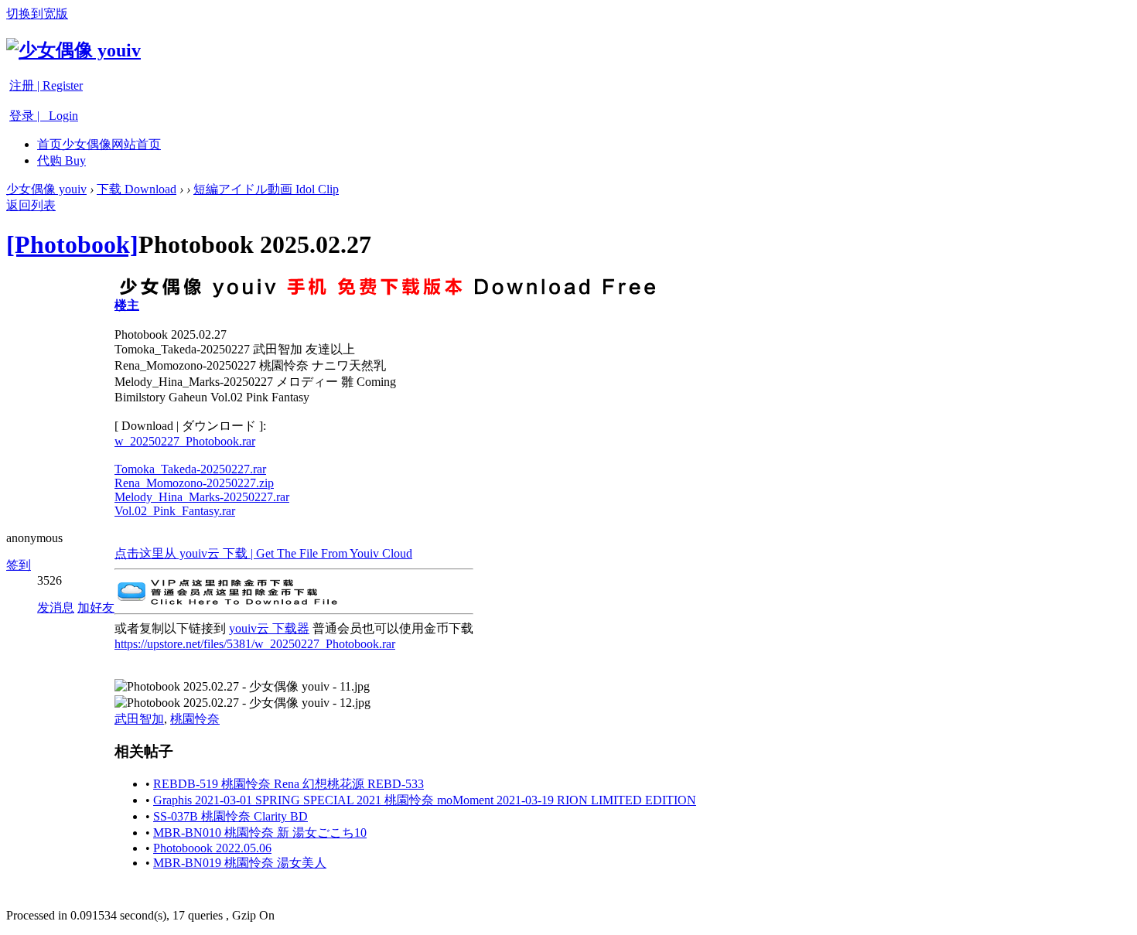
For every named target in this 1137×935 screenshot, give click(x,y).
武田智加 (139, 718)
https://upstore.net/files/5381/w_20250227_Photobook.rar (254, 643)
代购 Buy (61, 160)
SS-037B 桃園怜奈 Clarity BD (230, 816)
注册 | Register (46, 85)
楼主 (126, 305)
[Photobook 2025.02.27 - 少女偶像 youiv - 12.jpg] (242, 703)
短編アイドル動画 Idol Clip (266, 189)
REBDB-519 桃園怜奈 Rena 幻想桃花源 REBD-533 (288, 783)
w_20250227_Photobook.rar (184, 441)
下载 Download (136, 189)
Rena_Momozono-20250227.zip (194, 483)
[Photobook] (72, 244)
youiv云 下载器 (269, 628)
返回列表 (31, 205)
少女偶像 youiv (46, 189)
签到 (18, 565)
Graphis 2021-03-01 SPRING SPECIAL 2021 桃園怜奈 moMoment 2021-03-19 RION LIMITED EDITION (424, 800)
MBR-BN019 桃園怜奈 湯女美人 (239, 862)
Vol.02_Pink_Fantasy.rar (174, 510)
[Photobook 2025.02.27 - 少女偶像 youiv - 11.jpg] (242, 687)
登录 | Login (43, 115)
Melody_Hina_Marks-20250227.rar (201, 496)
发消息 (55, 607)
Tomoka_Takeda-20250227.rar (190, 469)
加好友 (95, 607)
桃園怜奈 (195, 718)
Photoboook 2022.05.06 (212, 848)
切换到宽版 (37, 13)
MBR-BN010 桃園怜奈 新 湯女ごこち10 (260, 832)
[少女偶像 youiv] (73, 50)
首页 (99, 144)
